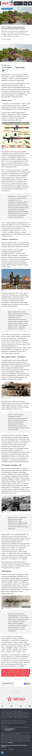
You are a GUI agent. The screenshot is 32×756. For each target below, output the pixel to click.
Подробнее (10, 742)
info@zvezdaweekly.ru (10, 728)
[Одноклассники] (27, 684)
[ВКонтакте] (25, 684)
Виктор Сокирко (7, 39)
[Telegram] (30, 684)
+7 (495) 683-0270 (8, 730)
